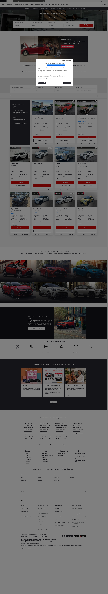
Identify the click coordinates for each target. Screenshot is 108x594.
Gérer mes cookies (42, 82)
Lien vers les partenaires (41, 79)
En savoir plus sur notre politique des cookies (44, 78)
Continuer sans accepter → (67, 60)
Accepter (67, 82)
